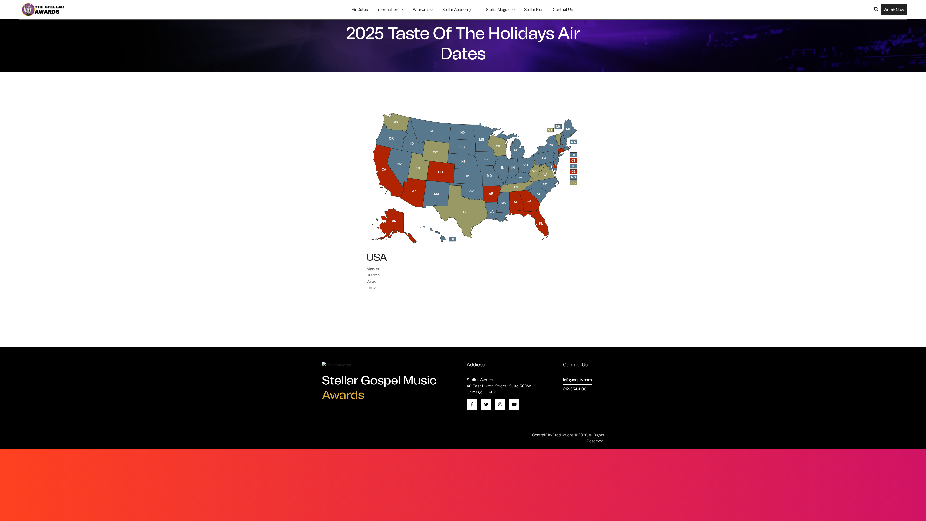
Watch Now (894, 9)
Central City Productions (553, 435)
